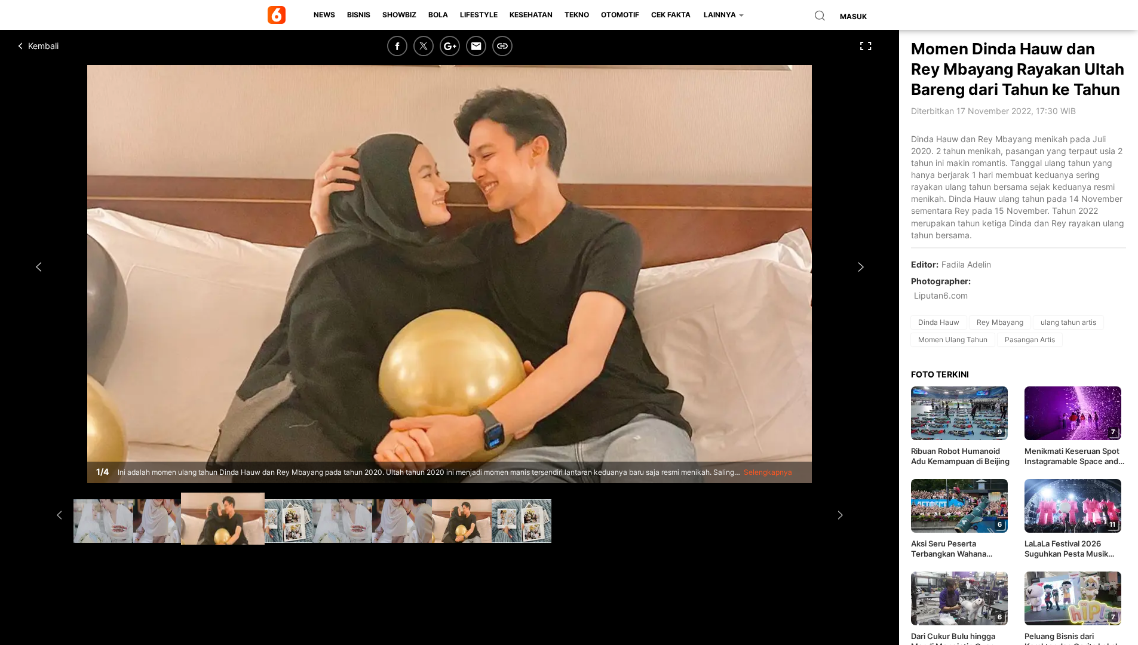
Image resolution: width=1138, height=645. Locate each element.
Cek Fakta (671, 14)
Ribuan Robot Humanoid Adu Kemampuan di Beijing (960, 456)
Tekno (577, 14)
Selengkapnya (768, 472)
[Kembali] (63, 46)
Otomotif (620, 14)
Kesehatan (531, 14)
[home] (279, 15)
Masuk (853, 16)
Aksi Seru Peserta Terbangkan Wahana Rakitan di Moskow (948, 549)
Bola (438, 14)
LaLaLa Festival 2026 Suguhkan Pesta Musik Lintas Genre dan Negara (1070, 549)
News (324, 14)
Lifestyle (479, 14)
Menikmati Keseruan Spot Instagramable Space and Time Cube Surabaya (1071, 456)
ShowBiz (399, 14)
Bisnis (358, 14)
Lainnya (721, 14)
